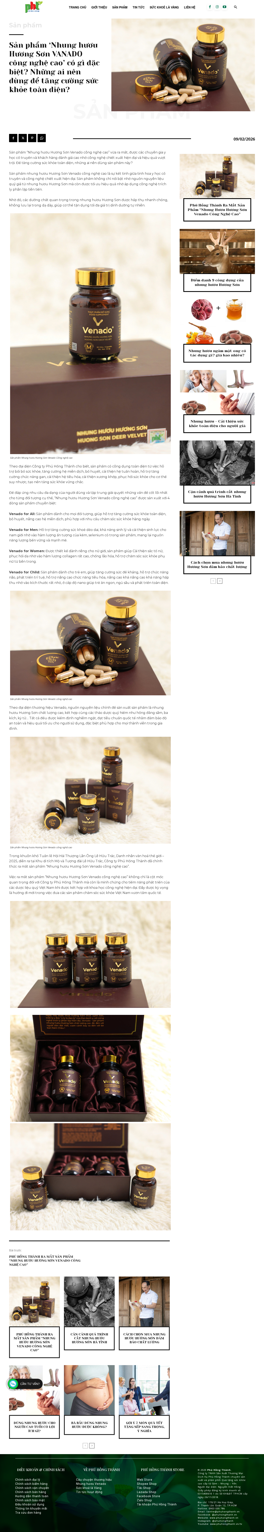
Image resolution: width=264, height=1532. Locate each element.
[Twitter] (23, 138)
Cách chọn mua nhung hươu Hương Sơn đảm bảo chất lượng (144, 1338)
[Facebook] (210, 7)
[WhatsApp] (42, 138)
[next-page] (91, 1445)
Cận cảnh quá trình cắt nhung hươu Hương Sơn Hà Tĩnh (89, 1338)
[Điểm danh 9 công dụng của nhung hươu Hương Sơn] (217, 251)
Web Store (144, 1479)
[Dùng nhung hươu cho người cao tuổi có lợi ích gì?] (34, 1390)
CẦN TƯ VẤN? (30, 1384)
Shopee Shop (147, 1483)
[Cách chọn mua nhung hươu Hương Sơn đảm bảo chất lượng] (144, 1302)
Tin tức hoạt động (89, 1492)
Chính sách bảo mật (30, 1500)
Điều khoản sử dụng (29, 1504)
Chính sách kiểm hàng (31, 1483)
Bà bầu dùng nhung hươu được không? (89, 1425)
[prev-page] (85, 1445)
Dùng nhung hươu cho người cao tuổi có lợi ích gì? (34, 1427)
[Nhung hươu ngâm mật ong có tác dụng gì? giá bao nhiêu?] (217, 321)
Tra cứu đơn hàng (28, 1512)
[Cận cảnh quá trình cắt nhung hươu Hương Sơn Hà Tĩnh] (89, 1302)
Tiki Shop (144, 1488)
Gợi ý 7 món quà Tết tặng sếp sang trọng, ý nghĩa (144, 1427)
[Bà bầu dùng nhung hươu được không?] (89, 1390)
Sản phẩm (25, 25)
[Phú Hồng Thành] (33, 7)
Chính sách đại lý (27, 1479)
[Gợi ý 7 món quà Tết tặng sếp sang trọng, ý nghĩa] (144, 1390)
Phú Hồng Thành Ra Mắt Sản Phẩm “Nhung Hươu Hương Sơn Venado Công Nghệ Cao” (44, 1260)
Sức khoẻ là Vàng (89, 1488)
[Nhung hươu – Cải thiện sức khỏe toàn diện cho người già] (217, 392)
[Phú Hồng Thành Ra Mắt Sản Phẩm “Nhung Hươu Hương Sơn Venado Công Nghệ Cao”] (34, 1302)
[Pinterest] (32, 138)
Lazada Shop (146, 1492)
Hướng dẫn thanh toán (31, 1496)
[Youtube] (224, 7)
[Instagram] (217, 7)
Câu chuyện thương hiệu (94, 1479)
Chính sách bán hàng (30, 1492)
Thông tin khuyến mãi (31, 1508)
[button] (235, 7)
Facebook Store (148, 1496)
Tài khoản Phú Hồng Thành (157, 1504)
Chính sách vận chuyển (32, 1488)
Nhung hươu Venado (91, 1483)
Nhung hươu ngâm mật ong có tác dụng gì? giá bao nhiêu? (217, 353)
